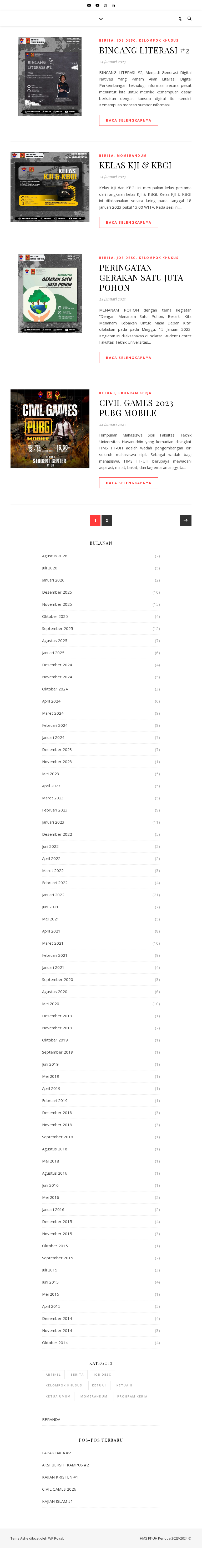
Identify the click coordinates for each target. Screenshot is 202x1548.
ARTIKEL (53, 1374)
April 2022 (51, 858)
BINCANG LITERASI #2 (144, 50)
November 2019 (57, 1027)
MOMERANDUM (132, 155)
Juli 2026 (49, 567)
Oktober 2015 (55, 1245)
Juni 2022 (50, 846)
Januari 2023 (53, 822)
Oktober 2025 (55, 616)
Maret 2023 (53, 797)
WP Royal (55, 1538)
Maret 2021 (53, 943)
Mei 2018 (50, 1161)
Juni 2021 (50, 906)
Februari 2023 (55, 810)
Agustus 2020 (54, 991)
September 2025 (57, 628)
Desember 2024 (57, 664)
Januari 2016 (53, 1209)
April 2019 (51, 1088)
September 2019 (57, 1052)
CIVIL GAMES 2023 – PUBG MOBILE (140, 407)
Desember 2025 (57, 592)
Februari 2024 (55, 725)
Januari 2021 (53, 967)
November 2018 (57, 1124)
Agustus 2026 (54, 555)
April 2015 (51, 1306)
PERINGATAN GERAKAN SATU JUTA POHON (141, 277)
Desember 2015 (57, 1221)
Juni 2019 (50, 1064)
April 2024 (51, 701)
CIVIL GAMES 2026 (59, 1489)
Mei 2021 (50, 918)
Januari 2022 (53, 894)
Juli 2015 (49, 1270)
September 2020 (57, 979)
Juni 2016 (50, 1185)
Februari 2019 (55, 1100)
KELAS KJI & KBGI (135, 165)
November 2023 (57, 761)
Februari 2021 (55, 955)
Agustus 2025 (54, 640)
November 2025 (57, 604)
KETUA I (107, 393)
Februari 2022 (55, 882)
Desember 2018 (57, 1112)
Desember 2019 (57, 1015)
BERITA (106, 40)
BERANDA (51, 1419)
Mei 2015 (50, 1294)
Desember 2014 (57, 1318)
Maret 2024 (53, 713)
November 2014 (57, 1330)
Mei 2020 (50, 1003)
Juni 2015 (50, 1282)
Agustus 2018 (54, 1148)
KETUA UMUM (58, 1396)
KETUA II (125, 1385)
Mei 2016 (50, 1197)
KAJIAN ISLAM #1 (57, 1501)
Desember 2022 (57, 834)
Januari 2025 (53, 652)
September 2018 (57, 1136)
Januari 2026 (53, 580)
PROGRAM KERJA (135, 393)
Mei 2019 (50, 1076)
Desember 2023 (57, 749)
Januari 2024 (53, 737)
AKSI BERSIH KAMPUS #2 (65, 1464)
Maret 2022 (53, 870)
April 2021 (51, 931)
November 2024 (57, 676)
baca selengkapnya (129, 120)
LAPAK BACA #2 (56, 1452)
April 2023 (51, 785)
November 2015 (57, 1233)
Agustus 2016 (54, 1173)
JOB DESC (126, 40)
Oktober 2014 (55, 1342)
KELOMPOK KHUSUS (159, 40)
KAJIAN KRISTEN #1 (60, 1477)
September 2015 (57, 1257)
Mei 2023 (50, 773)
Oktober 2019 (55, 1040)
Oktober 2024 (55, 689)
